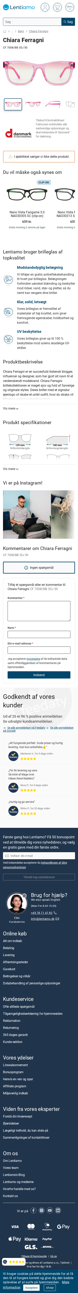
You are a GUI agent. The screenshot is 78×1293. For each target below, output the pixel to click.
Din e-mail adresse (20, 643)
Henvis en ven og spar (18, 1079)
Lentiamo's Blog (14, 1175)
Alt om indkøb (12, 941)
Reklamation (11, 1020)
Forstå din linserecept (17, 1116)
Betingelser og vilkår (16, 976)
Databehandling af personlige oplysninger (31, 983)
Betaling (8, 948)
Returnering (11, 1027)
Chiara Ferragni (38, 31)
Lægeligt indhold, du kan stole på (25, 1130)
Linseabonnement (15, 1065)
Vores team (11, 1167)
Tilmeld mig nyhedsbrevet (39, 877)
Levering (9, 955)
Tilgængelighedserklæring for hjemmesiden (32, 1013)
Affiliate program (14, 1086)
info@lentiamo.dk (43, 918)
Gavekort (9, 969)
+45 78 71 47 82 (41, 913)
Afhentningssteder (15, 962)
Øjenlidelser (11, 1123)
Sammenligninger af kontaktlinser (26, 1137)
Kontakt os (10, 1196)
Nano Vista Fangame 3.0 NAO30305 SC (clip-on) (27, 214)
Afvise (50, 1288)
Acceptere (31, 1288)
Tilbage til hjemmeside (34, 1256)
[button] (13, 104)
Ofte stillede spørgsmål (18, 1006)
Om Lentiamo (12, 1160)
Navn (12, 628)
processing (33, 659)
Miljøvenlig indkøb (15, 1093)
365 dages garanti (15, 1034)
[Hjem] (4, 31)
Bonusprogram (13, 1072)
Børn (21, 31)
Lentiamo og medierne (18, 1182)
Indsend (39, 675)
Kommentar (16, 598)
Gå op (53, 1256)
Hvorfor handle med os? (19, 1189)
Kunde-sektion (12, 1041)
